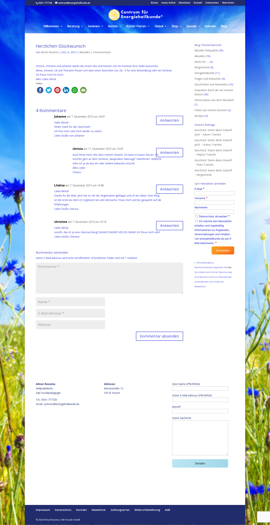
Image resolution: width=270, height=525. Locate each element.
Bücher (154, 3)
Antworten (169, 120)
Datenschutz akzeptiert (214, 216)
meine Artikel (168, 3)
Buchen (113, 26)
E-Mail (199, 188)
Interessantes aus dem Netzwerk (214, 100)
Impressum (43, 510)
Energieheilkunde (205, 73)
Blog (223, 26)
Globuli (158, 26)
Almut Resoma (50, 52)
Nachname (201, 207)
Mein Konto (228, 3)
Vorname (201, 198)
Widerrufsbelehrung (147, 510)
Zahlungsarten (120, 510)
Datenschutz (212, 3)
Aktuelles (84, 52)
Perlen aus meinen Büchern (211, 110)
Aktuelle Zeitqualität (206, 50)
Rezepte (199, 116)
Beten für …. (202, 61)
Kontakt (198, 3)
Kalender (210, 26)
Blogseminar (202, 67)
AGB (167, 510)
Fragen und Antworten (208, 78)
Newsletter (184, 3)
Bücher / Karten (136, 26)
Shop (175, 26)
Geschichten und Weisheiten (211, 84)
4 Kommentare (102, 52)
